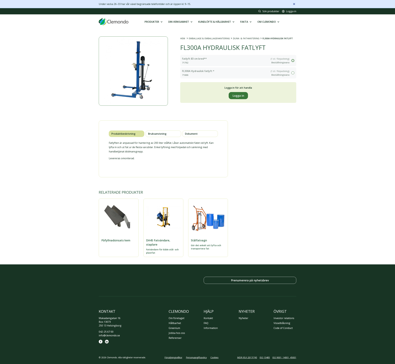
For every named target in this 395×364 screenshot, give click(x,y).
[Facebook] (100, 341)
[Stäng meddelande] (294, 4)
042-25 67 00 (106, 331)
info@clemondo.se (109, 335)
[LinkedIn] (107, 341)
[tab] (126, 133)
